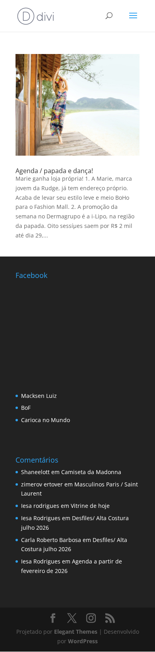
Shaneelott (35, 472)
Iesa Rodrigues (40, 518)
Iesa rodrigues (40, 505)
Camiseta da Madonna (91, 472)
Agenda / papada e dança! (54, 170)
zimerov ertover (42, 484)
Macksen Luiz (39, 395)
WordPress (83, 641)
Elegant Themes (75, 631)
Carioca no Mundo (45, 420)
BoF (26, 407)
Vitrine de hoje (90, 505)
